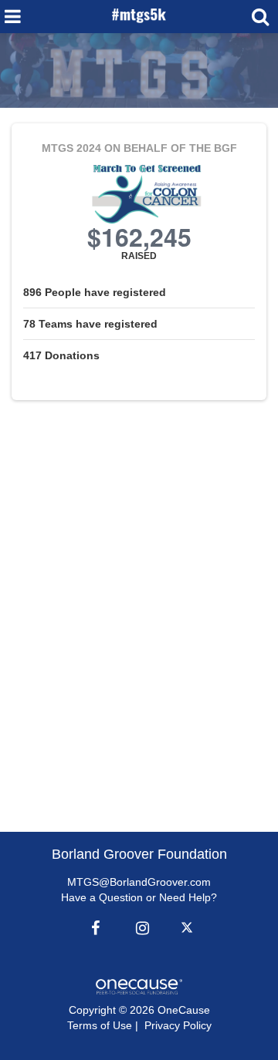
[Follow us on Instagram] (138, 928)
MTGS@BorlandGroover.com (139, 882)
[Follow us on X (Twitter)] (189, 928)
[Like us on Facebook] (93, 928)
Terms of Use (99, 1025)
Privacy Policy (178, 1025)
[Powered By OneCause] (138, 986)
